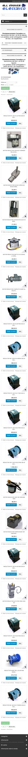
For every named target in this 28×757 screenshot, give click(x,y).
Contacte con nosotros (16, 1)
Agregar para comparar (21, 128)
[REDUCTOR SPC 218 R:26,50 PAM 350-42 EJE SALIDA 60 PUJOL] (14, 451)
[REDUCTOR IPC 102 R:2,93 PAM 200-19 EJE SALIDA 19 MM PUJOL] (14, 313)
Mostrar (2, 84)
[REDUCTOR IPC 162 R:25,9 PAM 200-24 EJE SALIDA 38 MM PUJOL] (14, 417)
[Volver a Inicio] (2, 43)
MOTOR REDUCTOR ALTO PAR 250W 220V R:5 (14, 602)
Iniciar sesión (24, 1)
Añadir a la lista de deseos (8, 128)
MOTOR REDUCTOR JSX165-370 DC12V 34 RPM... (14, 220)
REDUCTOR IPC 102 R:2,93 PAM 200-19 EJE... (14, 324)
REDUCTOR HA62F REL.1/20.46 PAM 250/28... (14, 671)
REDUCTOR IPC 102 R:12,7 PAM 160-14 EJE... (14, 394)
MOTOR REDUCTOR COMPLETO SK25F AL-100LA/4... (14, 290)
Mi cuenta (4, 745)
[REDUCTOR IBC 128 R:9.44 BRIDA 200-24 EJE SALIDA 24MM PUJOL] (14, 347)
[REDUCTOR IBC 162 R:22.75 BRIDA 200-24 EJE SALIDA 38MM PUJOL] (14, 694)
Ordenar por (3, 82)
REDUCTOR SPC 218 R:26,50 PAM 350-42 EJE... (14, 463)
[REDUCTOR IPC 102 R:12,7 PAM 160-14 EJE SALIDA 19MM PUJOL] (14, 382)
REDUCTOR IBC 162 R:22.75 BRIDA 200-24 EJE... (14, 706)
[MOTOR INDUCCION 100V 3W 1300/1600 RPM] (14, 486)
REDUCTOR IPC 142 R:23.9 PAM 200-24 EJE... (14, 636)
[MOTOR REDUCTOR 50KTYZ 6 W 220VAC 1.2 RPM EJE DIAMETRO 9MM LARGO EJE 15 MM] (14, 243)
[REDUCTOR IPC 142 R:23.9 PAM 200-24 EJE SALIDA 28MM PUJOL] (14, 625)
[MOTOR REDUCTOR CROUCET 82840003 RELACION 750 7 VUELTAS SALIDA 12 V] (14, 139)
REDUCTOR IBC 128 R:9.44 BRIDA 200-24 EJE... (14, 359)
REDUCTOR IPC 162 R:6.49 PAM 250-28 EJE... (14, 567)
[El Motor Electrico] (14, 7)
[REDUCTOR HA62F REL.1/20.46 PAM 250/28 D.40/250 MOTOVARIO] (14, 659)
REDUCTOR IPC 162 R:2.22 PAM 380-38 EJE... (14, 116)
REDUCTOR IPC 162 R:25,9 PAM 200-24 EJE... (14, 428)
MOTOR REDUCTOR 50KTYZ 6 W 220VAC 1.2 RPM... (14, 255)
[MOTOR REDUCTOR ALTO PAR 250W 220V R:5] (14, 590)
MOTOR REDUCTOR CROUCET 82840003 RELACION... (14, 151)
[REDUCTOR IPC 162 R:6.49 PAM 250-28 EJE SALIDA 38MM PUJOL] (14, 555)
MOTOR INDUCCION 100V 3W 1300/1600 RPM (14, 498)
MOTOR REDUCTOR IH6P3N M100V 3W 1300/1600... (14, 532)
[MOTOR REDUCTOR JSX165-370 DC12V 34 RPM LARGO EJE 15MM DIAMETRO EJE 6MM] (14, 209)
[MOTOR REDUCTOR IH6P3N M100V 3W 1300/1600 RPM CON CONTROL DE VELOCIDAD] (14, 521)
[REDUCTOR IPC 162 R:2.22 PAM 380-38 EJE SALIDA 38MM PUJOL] (14, 105)
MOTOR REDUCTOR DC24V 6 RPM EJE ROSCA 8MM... (14, 186)
